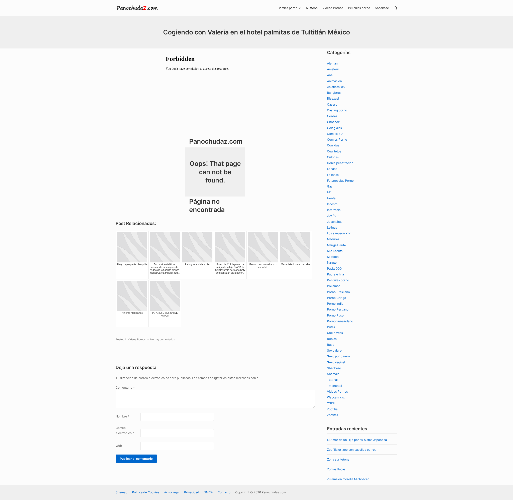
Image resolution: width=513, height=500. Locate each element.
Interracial (334, 210)
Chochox (333, 122)
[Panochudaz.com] (138, 8)
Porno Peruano (337, 309)
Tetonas (332, 380)
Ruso (330, 345)
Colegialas (334, 128)
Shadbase (334, 368)
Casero (332, 104)
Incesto (332, 204)
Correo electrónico (125, 430)
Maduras (333, 239)
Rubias (332, 339)
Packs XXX (334, 268)
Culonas (333, 157)
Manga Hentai (336, 245)
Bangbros (334, 93)
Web (119, 446)
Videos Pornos (137, 339)
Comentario (125, 387)
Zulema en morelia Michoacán (348, 479)
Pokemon (333, 286)
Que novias (335, 333)
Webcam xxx (336, 397)
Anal (330, 75)
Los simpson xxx (338, 233)
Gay (329, 186)
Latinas (332, 227)
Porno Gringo (336, 298)
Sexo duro (334, 350)
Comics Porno (337, 139)
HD (329, 192)
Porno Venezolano (340, 321)
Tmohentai (334, 386)
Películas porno (338, 280)
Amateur (333, 69)
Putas (331, 327)
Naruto (332, 262)
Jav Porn (333, 216)
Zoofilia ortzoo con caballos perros (351, 450)
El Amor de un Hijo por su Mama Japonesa (357, 440)
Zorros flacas (336, 469)
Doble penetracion (340, 163)
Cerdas (332, 116)
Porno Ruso (335, 315)
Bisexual (333, 98)
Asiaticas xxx (336, 87)
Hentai (331, 198)
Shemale (333, 374)
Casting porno (337, 110)
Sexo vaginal (336, 362)
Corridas (333, 145)
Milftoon (333, 257)
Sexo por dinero (338, 356)
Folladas (333, 175)
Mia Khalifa (334, 251)
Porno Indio (335, 303)
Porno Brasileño (338, 292)
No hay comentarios (162, 339)
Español (332, 169)
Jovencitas (334, 222)
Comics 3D (335, 134)
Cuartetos (334, 151)
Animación (334, 81)
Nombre (122, 416)
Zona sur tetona (338, 459)
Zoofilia (332, 409)
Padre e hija (335, 274)
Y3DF (331, 403)
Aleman (332, 63)
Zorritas (332, 415)
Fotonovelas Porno (340, 180)
